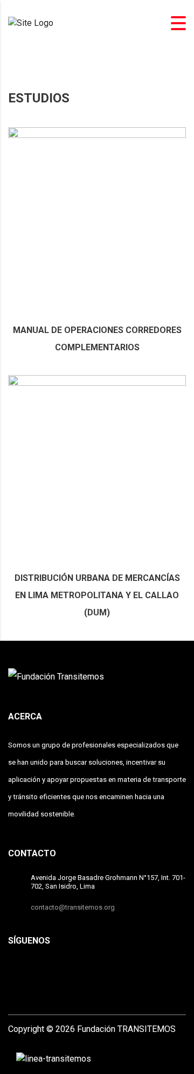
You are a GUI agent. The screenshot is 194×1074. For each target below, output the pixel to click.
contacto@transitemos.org (73, 907)
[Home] (30, 23)
